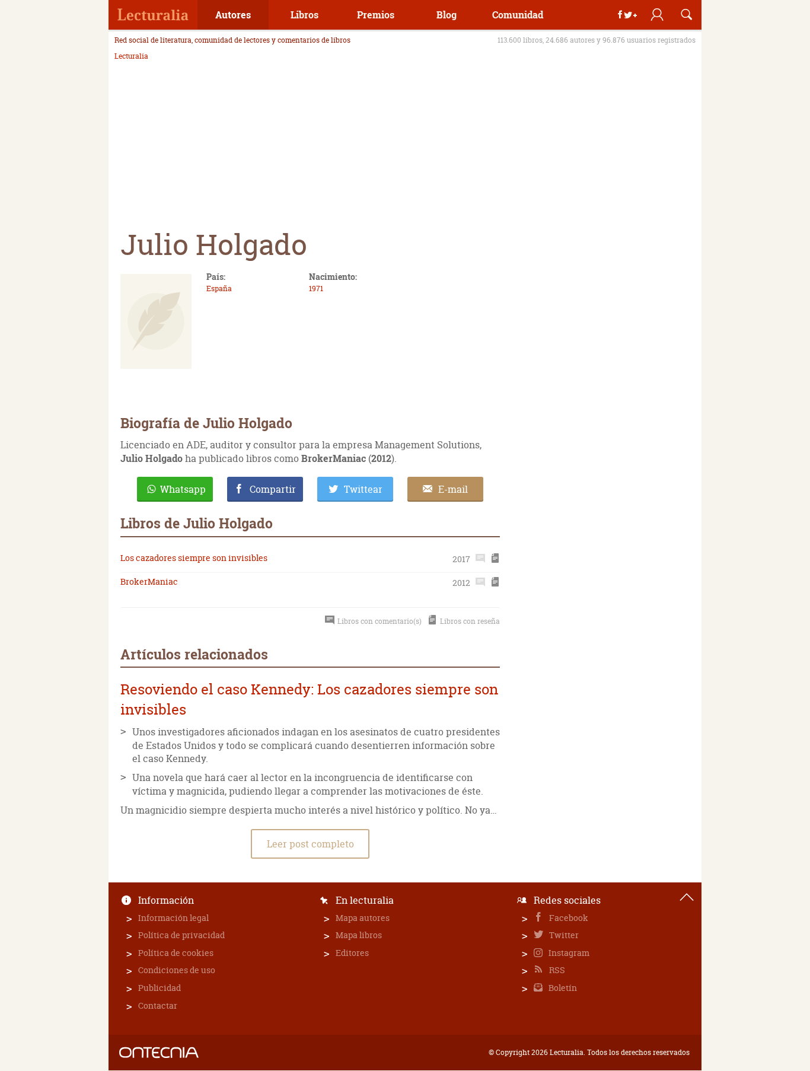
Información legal (173, 917)
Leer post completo (310, 843)
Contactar (157, 1005)
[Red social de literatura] (153, 15)
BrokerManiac (149, 581)
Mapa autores (363, 917)
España (219, 288)
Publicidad (159, 987)
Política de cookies (175, 952)
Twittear (363, 489)
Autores (233, 14)
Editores (352, 952)
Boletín (562, 987)
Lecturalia (131, 56)
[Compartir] (627, 15)
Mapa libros (359, 935)
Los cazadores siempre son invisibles (193, 557)
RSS (556, 970)
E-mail (453, 489)
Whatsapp (183, 489)
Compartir (273, 489)
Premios (375, 14)
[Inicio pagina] (686, 897)
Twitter (563, 935)
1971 (316, 288)
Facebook (567, 917)
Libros (304, 14)
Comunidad (517, 14)
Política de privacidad (181, 935)
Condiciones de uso (176, 970)
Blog (446, 14)
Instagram (568, 952)
